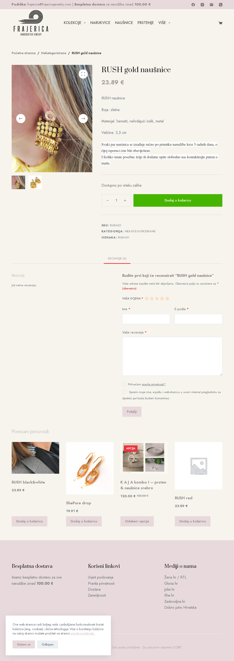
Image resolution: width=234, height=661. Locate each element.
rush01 (124, 237)
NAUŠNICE (124, 22)
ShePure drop (78, 503)
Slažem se (23, 644)
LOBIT (177, 647)
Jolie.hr (169, 589)
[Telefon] (220, 4)
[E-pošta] (211, 4)
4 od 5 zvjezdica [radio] (161, 298)
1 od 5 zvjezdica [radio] (146, 298)
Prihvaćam (147, 384)
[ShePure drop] (90, 468)
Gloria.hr (171, 583)
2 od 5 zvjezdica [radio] (151, 298)
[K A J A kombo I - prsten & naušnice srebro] (144, 458)
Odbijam (47, 644)
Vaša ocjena (132, 298)
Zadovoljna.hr (174, 601)
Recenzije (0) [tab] (117, 258)
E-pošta (182, 309)
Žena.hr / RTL (175, 577)
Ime (126, 309)
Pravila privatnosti (101, 583)
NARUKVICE (100, 22)
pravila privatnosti (82, 633)
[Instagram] (202, 4)
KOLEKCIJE (72, 22)
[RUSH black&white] (35, 458)
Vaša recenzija (134, 332)
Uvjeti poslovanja (100, 577)
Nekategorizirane (140, 231)
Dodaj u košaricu (178, 200)
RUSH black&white (28, 482)
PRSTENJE (146, 22)
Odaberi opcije (137, 521)
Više (162, 22)
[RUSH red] (198, 465)
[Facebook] (193, 4)
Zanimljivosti (97, 595)
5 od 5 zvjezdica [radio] (167, 298)
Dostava (94, 589)
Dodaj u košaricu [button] (29, 521)
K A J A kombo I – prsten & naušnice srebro (143, 485)
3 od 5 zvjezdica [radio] (156, 298)
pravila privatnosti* (154, 384)
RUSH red (183, 498)
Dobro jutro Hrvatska (180, 607)
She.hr (169, 595)
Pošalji (132, 411)
